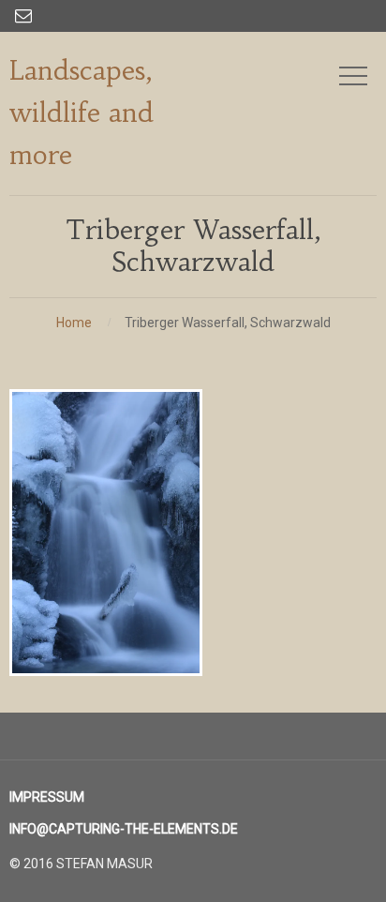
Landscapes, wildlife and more (81, 113)
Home (74, 322)
